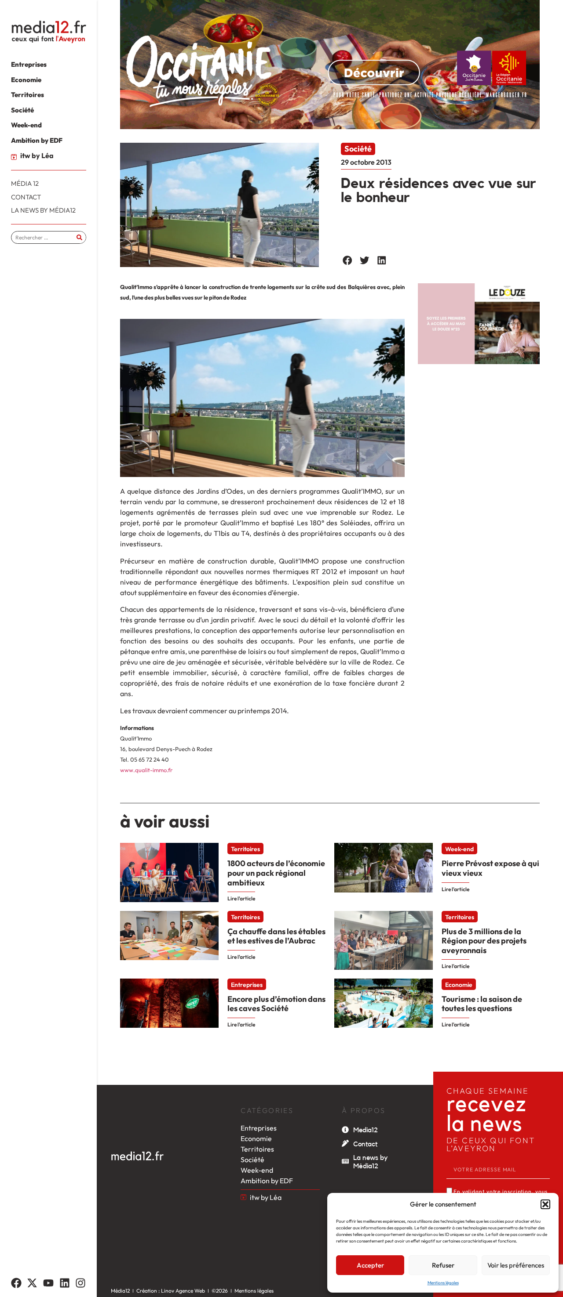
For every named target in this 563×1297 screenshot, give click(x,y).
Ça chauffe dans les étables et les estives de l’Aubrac (276, 936)
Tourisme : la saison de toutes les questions (482, 1004)
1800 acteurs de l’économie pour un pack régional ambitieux (276, 872)
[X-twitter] (32, 1282)
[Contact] (345, 1143)
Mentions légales (443, 1283)
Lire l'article (241, 898)
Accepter (370, 1265)
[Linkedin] (64, 1282)
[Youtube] (48, 1282)
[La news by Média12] (345, 1161)
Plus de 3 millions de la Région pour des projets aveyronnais (484, 940)
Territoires (245, 849)
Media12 (365, 1130)
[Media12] (345, 1129)
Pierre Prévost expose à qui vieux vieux (490, 868)
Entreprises (247, 985)
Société (358, 149)
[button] (545, 1204)
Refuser (443, 1265)
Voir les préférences (515, 1265)
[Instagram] (80, 1282)
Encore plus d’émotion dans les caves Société (276, 1004)
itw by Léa (37, 155)
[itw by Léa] (14, 157)
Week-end (459, 849)
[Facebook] (16, 1282)
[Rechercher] (79, 237)
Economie (458, 985)
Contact (365, 1144)
